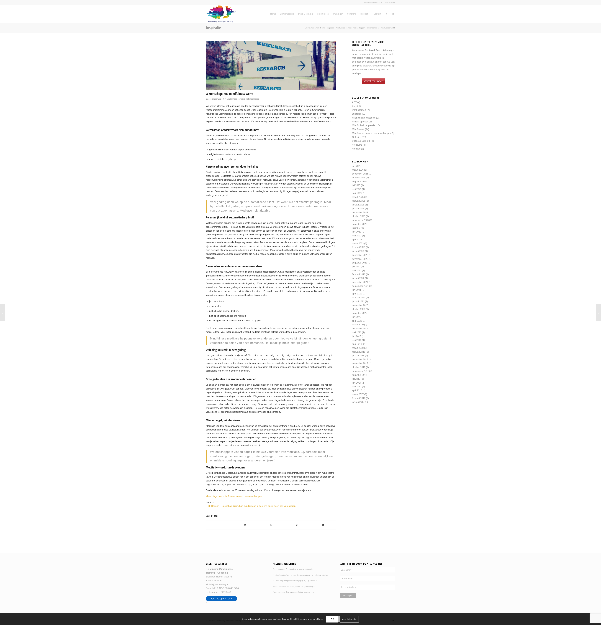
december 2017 (360, 359)
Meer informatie (349, 619)
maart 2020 (358, 324)
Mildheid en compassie (363, 117)
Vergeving (357, 144)
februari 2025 (358, 200)
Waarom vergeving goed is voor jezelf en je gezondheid (294, 580)
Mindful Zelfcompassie (363, 125)
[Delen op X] (245, 525)
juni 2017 (356, 382)
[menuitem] (386, 14)
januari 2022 (358, 278)
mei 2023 (356, 235)
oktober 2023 (358, 216)
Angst (355, 106)
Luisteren (356, 113)
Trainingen (338, 14)
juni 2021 (356, 289)
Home (273, 14)
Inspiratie (365, 14)
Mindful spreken (360, 121)
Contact (377, 14)
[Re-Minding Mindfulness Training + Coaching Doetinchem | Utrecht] (221, 14)
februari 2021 (358, 297)
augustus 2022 (359, 262)
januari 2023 (358, 251)
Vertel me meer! (374, 81)
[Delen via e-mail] (323, 525)
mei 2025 (356, 189)
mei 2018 (356, 340)
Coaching (351, 14)
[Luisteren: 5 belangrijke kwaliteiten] (598, 312)
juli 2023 (356, 228)
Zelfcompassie (287, 14)
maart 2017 (358, 394)
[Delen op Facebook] (219, 525)
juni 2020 (356, 317)
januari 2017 (358, 402)
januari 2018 (358, 355)
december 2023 (360, 212)
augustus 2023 (359, 224)
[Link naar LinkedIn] (392, 13)
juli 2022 (356, 266)
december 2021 (360, 282)
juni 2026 (356, 166)
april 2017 (357, 390)
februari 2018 (358, 351)
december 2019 (360, 328)
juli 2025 (356, 185)
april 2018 (357, 344)
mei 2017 (356, 386)
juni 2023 (356, 231)
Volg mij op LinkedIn (221, 598)
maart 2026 (358, 169)
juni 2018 (356, 336)
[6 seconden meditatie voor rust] (2, 312)
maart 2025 (358, 197)
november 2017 (360, 363)
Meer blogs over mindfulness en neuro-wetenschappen (234, 496)
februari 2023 (358, 247)
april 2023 (357, 239)
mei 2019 (356, 332)
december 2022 (360, 255)
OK (332, 619)
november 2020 (360, 305)
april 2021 (357, 293)
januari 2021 (358, 301)
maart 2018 (358, 348)
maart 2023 (358, 243)
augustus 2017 (359, 375)
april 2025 (357, 193)
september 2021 (360, 286)
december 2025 (360, 173)
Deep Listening (305, 14)
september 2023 (360, 220)
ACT (354, 102)
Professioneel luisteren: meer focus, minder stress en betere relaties (300, 574)
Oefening (356, 137)
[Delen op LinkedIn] (297, 525)
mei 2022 (356, 270)
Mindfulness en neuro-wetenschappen (243, 99)
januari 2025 (358, 204)
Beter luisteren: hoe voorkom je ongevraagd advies (293, 569)
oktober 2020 (358, 309)
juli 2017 (356, 378)
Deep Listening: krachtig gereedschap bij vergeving (293, 592)
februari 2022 (358, 274)
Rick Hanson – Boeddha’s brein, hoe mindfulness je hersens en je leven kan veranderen (250, 506)
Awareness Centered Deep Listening (372, 50)
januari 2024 (358, 208)
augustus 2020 (359, 313)
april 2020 (357, 320)
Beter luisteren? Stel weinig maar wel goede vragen (293, 586)
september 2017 (360, 371)
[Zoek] (386, 14)
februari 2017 (358, 398)
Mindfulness (323, 14)
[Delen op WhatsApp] (271, 525)
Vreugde (356, 148)
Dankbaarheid (359, 110)
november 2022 (360, 259)
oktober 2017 (358, 367)
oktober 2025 (358, 177)
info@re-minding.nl (218, 584)
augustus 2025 (359, 181)
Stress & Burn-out (361, 140)
